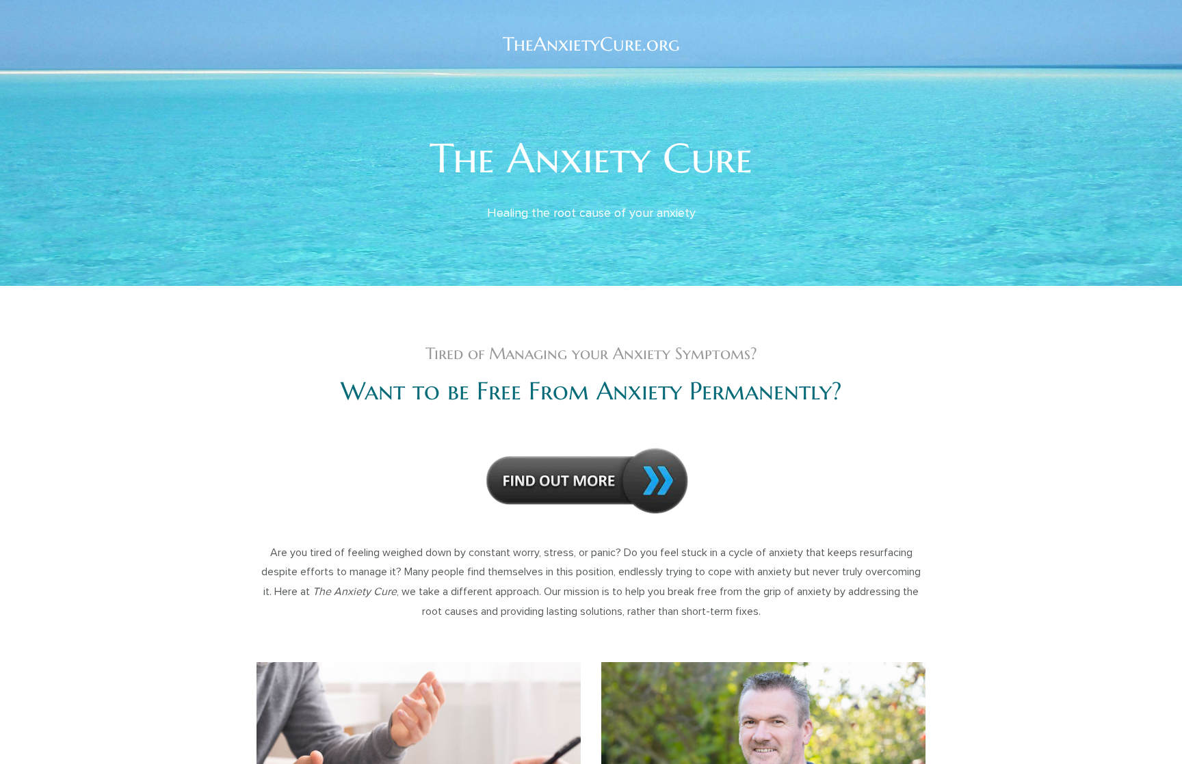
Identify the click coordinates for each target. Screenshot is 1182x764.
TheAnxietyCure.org (591, 44)
